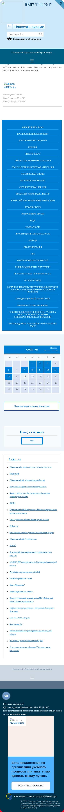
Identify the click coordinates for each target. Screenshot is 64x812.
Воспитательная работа (32, 180)
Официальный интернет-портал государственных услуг (31, 467)
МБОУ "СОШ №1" (38, 5)
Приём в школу (33, 154)
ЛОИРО (13, 546)
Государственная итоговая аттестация (33, 167)
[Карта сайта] (9, 26)
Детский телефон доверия (32, 187)
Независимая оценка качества (32, 406)
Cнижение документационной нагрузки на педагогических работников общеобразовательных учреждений (32, 314)
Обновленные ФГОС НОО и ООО (32, 260)
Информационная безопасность (33, 234)
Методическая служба (33, 174)
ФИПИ (12, 503)
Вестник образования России (21, 578)
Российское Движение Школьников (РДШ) (26, 641)
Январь (53, 348)
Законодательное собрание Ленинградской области (29, 520)
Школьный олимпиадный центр (32, 194)
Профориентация (33, 247)
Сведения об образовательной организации (32, 52)
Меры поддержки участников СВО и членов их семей (33, 325)
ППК (33, 254)
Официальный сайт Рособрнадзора (23, 539)
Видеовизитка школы (32, 214)
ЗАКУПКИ (32, 240)
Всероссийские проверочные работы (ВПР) (33, 200)
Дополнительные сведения (33, 141)
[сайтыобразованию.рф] (59, 4)
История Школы (33, 207)
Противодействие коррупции (32, 134)
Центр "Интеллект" (17, 585)
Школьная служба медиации (32, 305)
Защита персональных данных (21, 591)
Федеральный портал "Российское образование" (28, 487)
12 (9, 376)
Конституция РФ (16, 624)
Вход (32, 441)
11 (55, 370)
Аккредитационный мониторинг (32, 299)
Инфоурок (14, 526)
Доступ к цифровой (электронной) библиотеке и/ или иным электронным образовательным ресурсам (32, 289)
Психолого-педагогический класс (32, 274)
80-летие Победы (32, 280)
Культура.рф (14, 474)
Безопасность (32, 227)
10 (48, 370)
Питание (32, 147)
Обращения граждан (32, 127)
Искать (40, 34)
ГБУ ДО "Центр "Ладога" (20, 618)
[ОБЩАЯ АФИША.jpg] (15, 87)
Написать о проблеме (30, 785)
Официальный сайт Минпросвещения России (27, 480)
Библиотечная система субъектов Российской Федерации (32, 533)
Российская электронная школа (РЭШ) (25, 572)
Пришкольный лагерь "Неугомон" (32, 267)
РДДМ (32, 220)
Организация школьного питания (33, 161)
